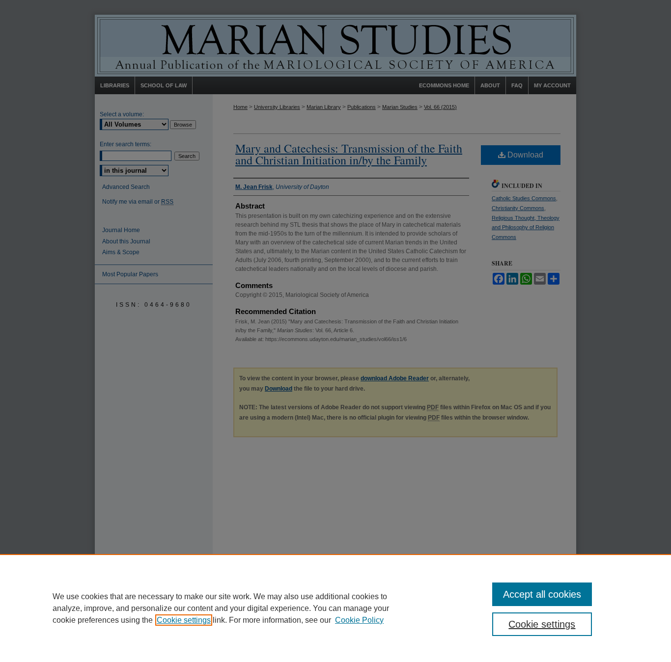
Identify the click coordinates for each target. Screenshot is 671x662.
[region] (335, 608)
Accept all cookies (542, 594)
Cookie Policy (359, 620)
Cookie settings (184, 620)
